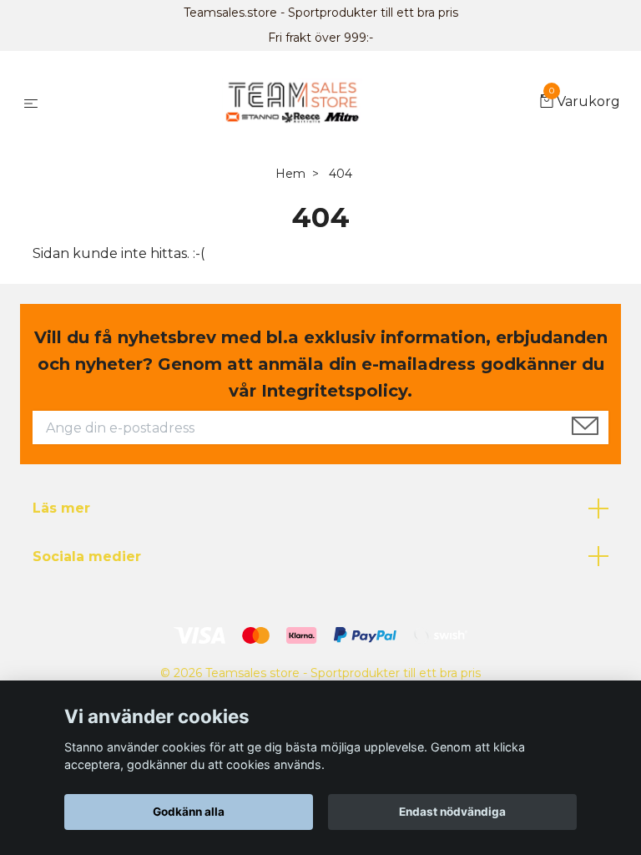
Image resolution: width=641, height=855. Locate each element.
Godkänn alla (189, 811)
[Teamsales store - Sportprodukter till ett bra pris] (291, 102)
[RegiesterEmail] (585, 427)
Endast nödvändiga (452, 811)
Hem (290, 173)
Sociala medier (87, 556)
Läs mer (61, 508)
